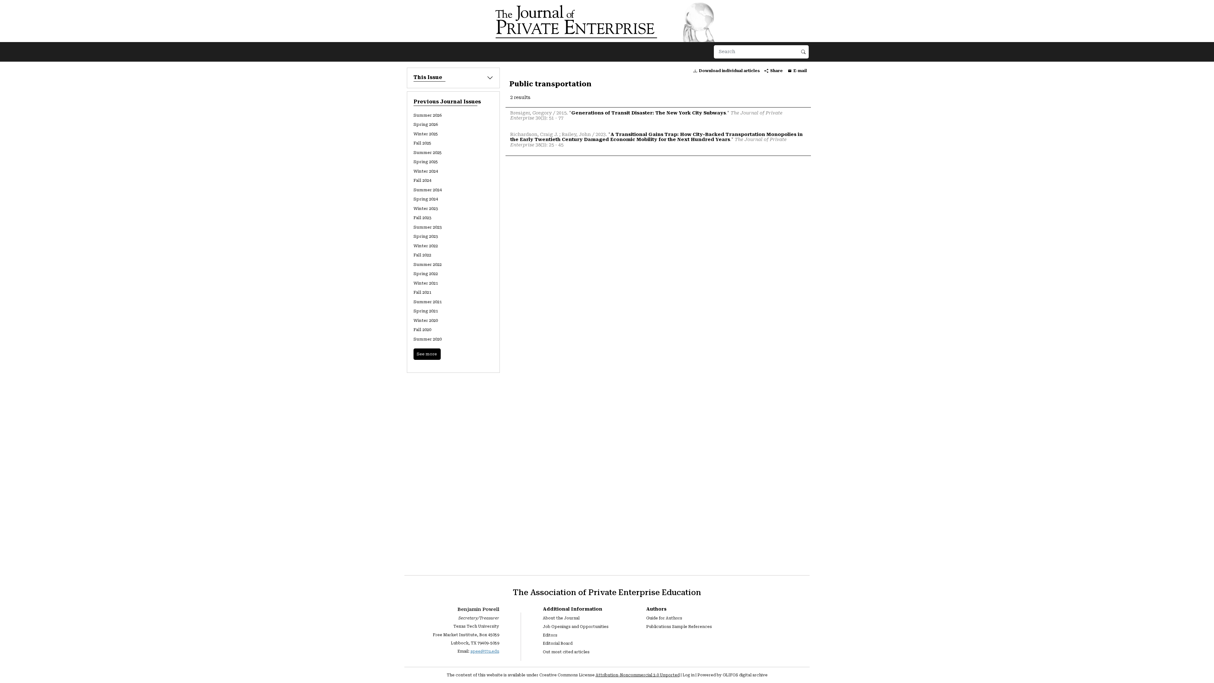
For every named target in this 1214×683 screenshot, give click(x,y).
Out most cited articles (566, 652)
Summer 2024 (428, 190)
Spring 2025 (426, 161)
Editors (550, 635)
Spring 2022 (426, 273)
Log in (689, 675)
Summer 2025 (428, 152)
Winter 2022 (426, 245)
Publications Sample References (679, 627)
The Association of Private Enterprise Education (607, 592)
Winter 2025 (426, 134)
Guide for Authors (664, 618)
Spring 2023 (426, 236)
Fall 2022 (422, 255)
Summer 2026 (428, 115)
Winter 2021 (426, 283)
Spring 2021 (426, 311)
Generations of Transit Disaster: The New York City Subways (648, 113)
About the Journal (561, 618)
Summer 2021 (428, 301)
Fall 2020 (422, 329)
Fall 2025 (422, 143)
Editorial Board (558, 643)
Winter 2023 (426, 208)
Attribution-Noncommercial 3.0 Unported (638, 675)
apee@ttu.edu (484, 651)
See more (427, 354)
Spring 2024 (426, 199)
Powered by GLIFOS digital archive (732, 675)
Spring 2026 (426, 124)
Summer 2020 (428, 339)
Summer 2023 (428, 227)
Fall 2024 (422, 180)
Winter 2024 (426, 171)
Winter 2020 (426, 320)
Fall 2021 (422, 292)
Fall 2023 (422, 217)
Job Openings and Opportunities (576, 627)
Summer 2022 (428, 264)
